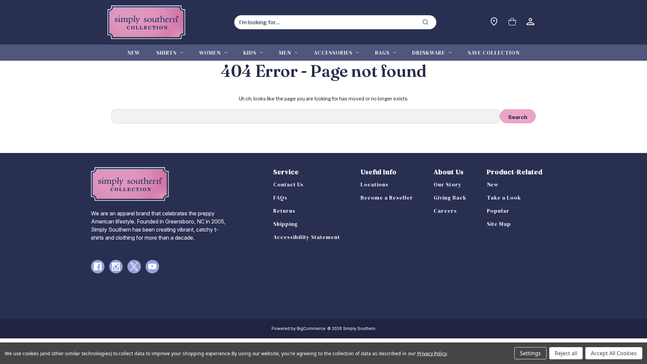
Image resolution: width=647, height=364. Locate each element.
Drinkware (428, 52)
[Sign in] (530, 22)
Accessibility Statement (306, 237)
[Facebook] (97, 266)
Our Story (448, 184)
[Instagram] (116, 266)
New (133, 52)
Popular (498, 210)
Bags (382, 52)
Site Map (499, 224)
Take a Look (504, 197)
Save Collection (494, 52)
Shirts (166, 52)
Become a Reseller (387, 197)
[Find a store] (494, 22)
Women (210, 52)
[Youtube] (152, 266)
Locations (375, 184)
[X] (134, 266)
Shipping (285, 224)
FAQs (280, 197)
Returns (284, 210)
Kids (249, 52)
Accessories (333, 52)
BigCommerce (311, 328)
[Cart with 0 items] (512, 22)
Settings (530, 353)
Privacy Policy (431, 353)
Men (285, 52)
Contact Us (288, 184)
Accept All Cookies (614, 353)
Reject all (566, 353)
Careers (445, 210)
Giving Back (450, 197)
